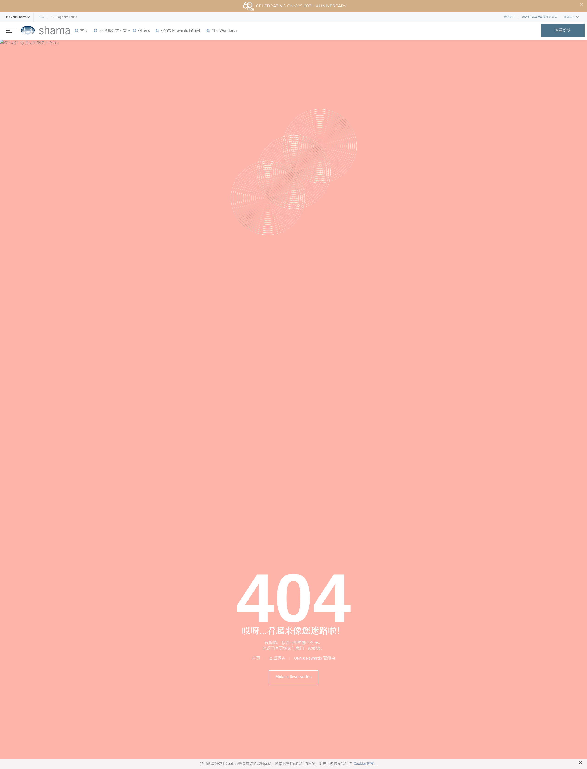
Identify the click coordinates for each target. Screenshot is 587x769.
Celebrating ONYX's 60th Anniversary (301, 5)
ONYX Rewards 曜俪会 (314, 658)
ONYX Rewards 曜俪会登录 (539, 17)
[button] (16, 17)
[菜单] (10, 30)
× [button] (580, 762)
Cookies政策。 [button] (365, 763)
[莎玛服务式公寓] (45, 30)
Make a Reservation (293, 677)
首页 (256, 658)
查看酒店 (277, 658)
